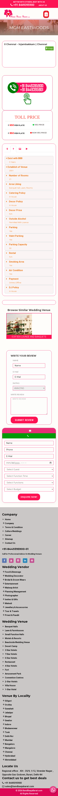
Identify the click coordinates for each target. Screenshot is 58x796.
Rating (16, 383)
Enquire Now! (29, 497)
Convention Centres (14, 678)
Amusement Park (13, 674)
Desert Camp (11, 646)
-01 (26, 549)
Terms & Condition (14, 527)
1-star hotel (10, 689)
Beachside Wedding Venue (17, 642)
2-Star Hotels (11, 681)
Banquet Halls (11, 626)
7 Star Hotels (11, 654)
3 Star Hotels (11, 650)
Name (15, 360)
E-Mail (15, 372)
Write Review (17, 394)
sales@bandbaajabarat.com (19, 786)
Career (8, 535)
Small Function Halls (14, 634)
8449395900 (16, 549)
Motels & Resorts (13, 638)
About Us (43, 5)
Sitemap (9, 539)
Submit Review (24, 420)
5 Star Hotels (11, 658)
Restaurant (10, 662)
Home (8, 519)
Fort (7, 670)
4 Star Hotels (11, 666)
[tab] (7, 149)
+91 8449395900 (23, 5)
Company (9, 523)
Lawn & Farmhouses (14, 630)
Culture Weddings (13, 531)
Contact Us (10, 543)
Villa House (10, 685)
